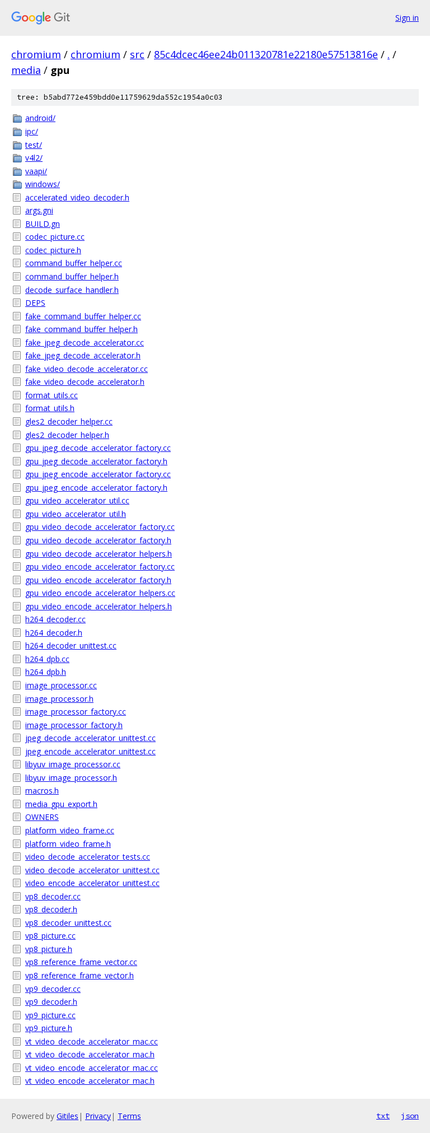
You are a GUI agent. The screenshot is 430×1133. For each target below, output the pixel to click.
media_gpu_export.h (61, 804)
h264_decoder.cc (55, 619)
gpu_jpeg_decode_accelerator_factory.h (96, 461)
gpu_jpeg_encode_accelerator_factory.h (96, 487)
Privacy (98, 1116)
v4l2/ (34, 157)
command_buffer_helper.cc (73, 263)
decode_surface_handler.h (72, 290)
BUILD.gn (42, 223)
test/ (33, 144)
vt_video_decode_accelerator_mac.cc (91, 1041)
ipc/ (31, 131)
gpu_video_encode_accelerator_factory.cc (100, 566)
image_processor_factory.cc (75, 711)
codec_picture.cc (55, 236)
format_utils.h (49, 408)
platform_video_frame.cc (69, 830)
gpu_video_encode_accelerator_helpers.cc (100, 593)
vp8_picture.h (48, 949)
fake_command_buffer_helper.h (81, 329)
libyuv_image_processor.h (71, 777)
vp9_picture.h (48, 1028)
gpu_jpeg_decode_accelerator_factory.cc (98, 447)
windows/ (42, 184)
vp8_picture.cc (50, 935)
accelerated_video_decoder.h (77, 197)
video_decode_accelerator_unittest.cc (92, 870)
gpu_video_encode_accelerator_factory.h (98, 580)
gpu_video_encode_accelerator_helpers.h (98, 606)
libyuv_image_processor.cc (72, 764)
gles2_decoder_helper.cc (69, 421)
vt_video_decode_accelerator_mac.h (90, 1054)
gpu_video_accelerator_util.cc (77, 500)
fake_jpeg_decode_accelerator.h (83, 355)
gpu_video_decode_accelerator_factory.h (98, 540)
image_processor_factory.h (74, 725)
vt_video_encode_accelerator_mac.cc (91, 1067)
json (410, 1116)
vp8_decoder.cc (53, 896)
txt (383, 1116)
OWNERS (42, 817)
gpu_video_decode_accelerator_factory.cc (100, 526)
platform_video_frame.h (68, 843)
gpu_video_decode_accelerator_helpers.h (98, 553)
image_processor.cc (61, 685)
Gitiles (67, 1116)
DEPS (35, 302)
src (137, 54)
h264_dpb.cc (47, 659)
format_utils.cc (51, 395)
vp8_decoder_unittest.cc (68, 922)
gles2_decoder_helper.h (67, 435)
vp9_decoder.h (51, 1001)
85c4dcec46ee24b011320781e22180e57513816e (266, 54)
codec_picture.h (53, 250)
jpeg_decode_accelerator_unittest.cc (90, 738)
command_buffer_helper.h (72, 276)
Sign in (407, 17)
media (26, 70)
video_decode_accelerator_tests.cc (87, 856)
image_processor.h (59, 698)
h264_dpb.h (45, 671)
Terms (129, 1116)
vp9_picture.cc (50, 1015)
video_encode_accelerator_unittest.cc (92, 883)
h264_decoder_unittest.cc (70, 645)
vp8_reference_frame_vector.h (79, 975)
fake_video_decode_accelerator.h (84, 381)
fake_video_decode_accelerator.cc (86, 368)
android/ (40, 118)
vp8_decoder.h (51, 909)
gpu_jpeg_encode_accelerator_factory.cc (98, 474)
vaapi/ (36, 171)
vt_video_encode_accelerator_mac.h (90, 1080)
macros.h (42, 790)
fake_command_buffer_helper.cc (83, 316)
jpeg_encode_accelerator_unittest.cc (90, 751)
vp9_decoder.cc (53, 988)
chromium (36, 54)
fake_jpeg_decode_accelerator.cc (84, 342)
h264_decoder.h (53, 632)
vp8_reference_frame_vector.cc (81, 962)
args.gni (39, 210)
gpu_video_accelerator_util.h (75, 514)
